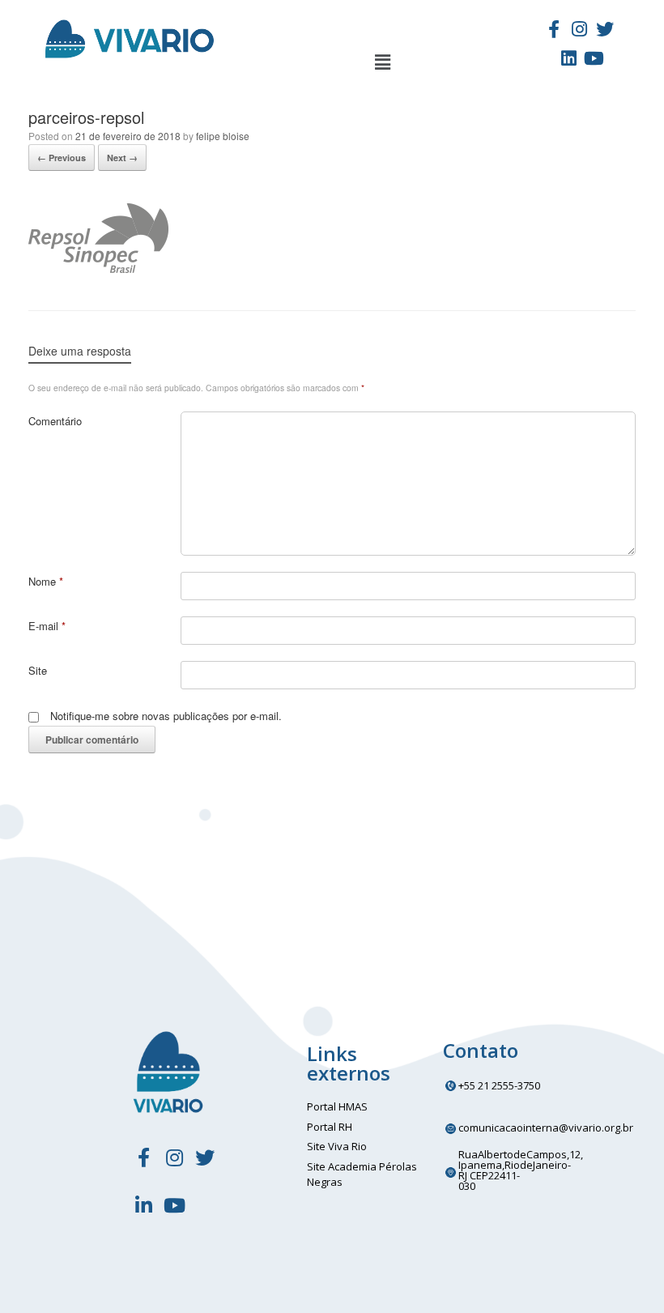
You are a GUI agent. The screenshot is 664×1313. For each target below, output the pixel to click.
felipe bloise (222, 136)
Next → (122, 157)
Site (37, 670)
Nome (45, 581)
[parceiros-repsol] (98, 268)
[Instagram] (579, 28)
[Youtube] (594, 58)
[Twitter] (604, 28)
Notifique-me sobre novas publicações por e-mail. (166, 715)
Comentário (55, 420)
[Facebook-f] (553, 28)
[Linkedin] (568, 58)
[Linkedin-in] (143, 1205)
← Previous (61, 157)
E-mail (47, 625)
